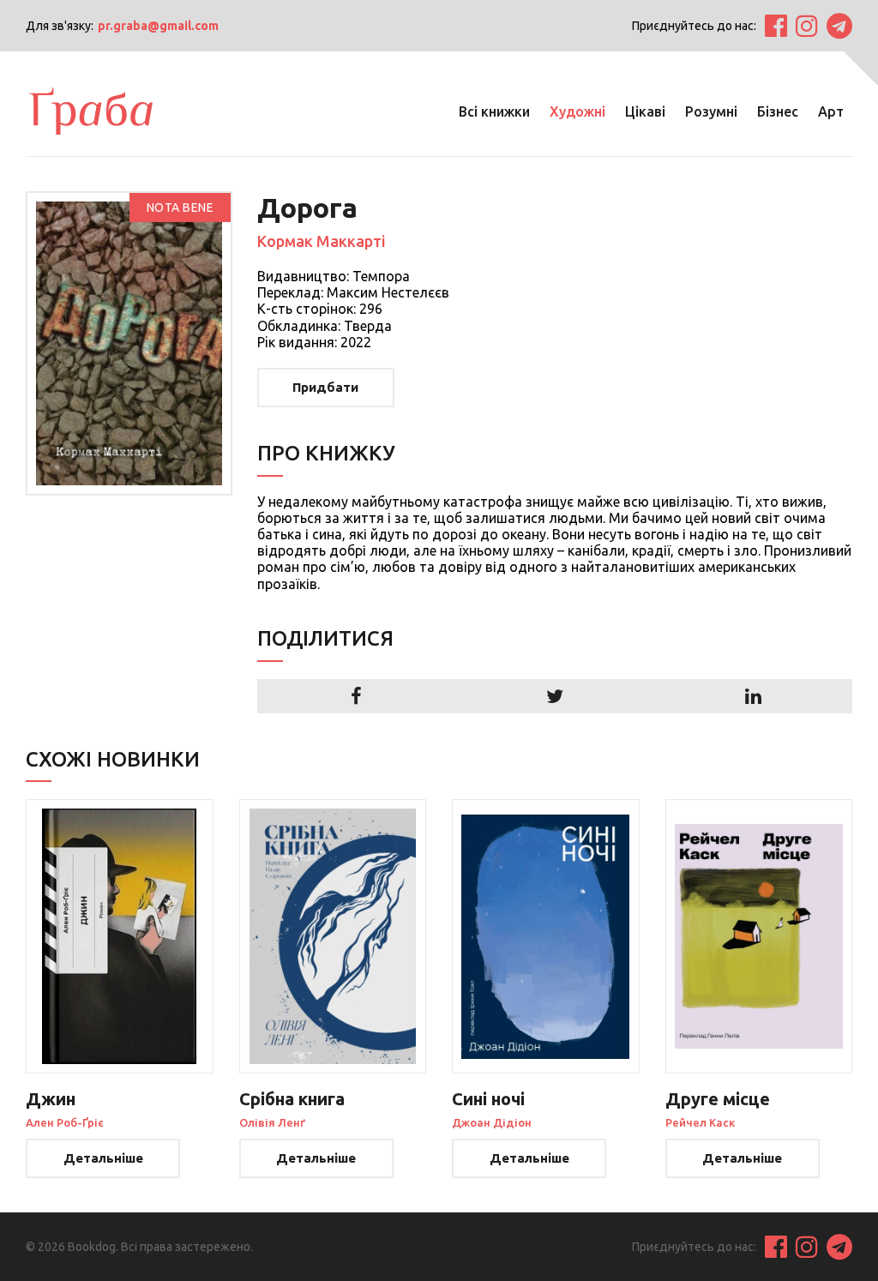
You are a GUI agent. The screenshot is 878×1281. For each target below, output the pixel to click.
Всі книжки (494, 111)
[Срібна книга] (333, 936)
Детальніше (103, 1158)
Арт (831, 111)
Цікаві (645, 111)
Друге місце (717, 1099)
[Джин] (119, 936)
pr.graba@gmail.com (158, 26)
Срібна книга (292, 1099)
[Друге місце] (759, 936)
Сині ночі (488, 1099)
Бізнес (777, 111)
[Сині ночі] (546, 936)
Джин (50, 1099)
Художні (577, 111)
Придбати (325, 387)
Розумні (711, 111)
